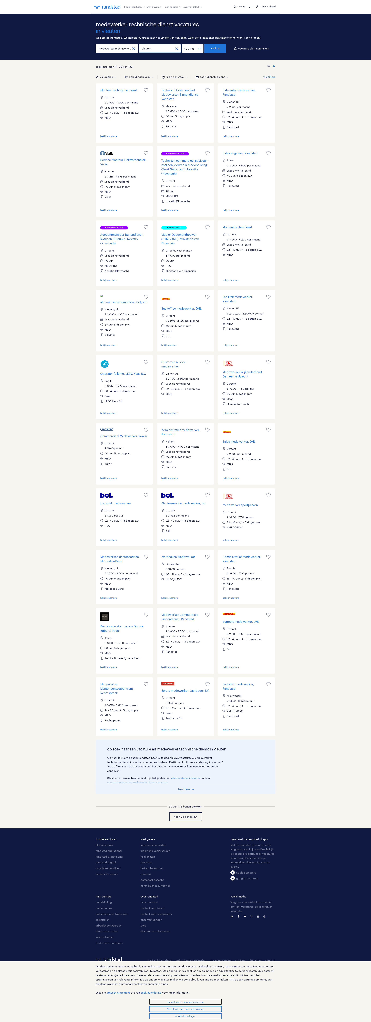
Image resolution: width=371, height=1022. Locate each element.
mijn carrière (171, 6)
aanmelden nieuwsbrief (155, 885)
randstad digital (106, 862)
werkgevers (153, 6)
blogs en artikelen (107, 931)
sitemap (270, 960)
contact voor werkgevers (156, 913)
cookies (240, 960)
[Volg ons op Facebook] (239, 916)
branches (146, 862)
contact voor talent (152, 908)
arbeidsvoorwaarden (109, 925)
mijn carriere (103, 896)
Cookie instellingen (185, 1016)
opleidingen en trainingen (112, 913)
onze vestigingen (151, 919)
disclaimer (255, 960)
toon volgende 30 (185, 816)
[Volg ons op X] (252, 916)
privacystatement (221, 960)
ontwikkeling (104, 902)
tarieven (146, 874)
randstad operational (109, 850)
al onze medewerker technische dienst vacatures (137, 782)
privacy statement (118, 992)
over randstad (191, 6)
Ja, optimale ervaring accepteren (186, 1002)
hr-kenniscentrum (152, 868)
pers (143, 925)
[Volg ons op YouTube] (245, 916)
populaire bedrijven (108, 868)
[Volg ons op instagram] (259, 916)
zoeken (215, 48)
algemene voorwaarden (155, 850)
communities (104, 908)
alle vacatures (104, 845)
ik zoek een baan (133, 6)
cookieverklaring (151, 992)
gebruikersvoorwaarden (191, 960)
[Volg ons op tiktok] (265, 916)
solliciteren (102, 919)
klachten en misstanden (155, 931)
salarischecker (104, 937)
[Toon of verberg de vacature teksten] (271, 66)
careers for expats (107, 874)
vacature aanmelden (153, 845)
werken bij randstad (159, 960)
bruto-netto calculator (109, 943)
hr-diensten (148, 856)
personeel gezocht (152, 879)
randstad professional (109, 856)
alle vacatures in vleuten (186, 778)
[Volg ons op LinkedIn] (232, 916)
